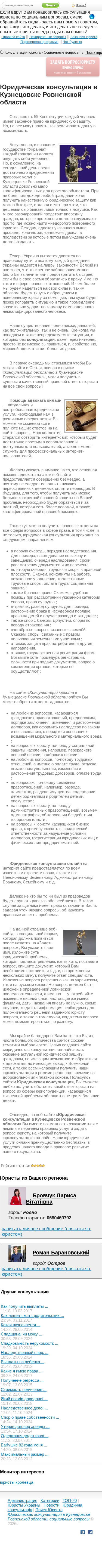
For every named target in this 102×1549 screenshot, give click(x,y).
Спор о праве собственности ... (30, 1417)
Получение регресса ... (22, 1380)
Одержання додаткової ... (24, 1435)
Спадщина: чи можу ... (21, 1334)
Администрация (22, 1500)
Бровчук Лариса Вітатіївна (51, 1198)
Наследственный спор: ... (24, 1352)
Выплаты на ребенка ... (22, 1361)
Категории (50, 1500)
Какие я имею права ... (21, 1371)
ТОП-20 (70, 1500)
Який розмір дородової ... (24, 1398)
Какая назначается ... (20, 1324)
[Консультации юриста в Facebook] (90, 1533)
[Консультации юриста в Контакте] (83, 1533)
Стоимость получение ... (24, 1389)
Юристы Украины (24, 1505)
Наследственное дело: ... (24, 1408)
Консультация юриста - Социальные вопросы (42, 52)
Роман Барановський (61, 1253)
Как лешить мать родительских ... (32, 1315)
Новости (51, 1505)
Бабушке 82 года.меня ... (24, 1445)
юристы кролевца (16, 1482)
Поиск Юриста (49, 1509)
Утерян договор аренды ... (25, 1426)
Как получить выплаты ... (24, 1306)
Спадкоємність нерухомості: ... (29, 1343)
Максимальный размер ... (24, 1454)
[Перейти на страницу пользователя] (17, 1203)
